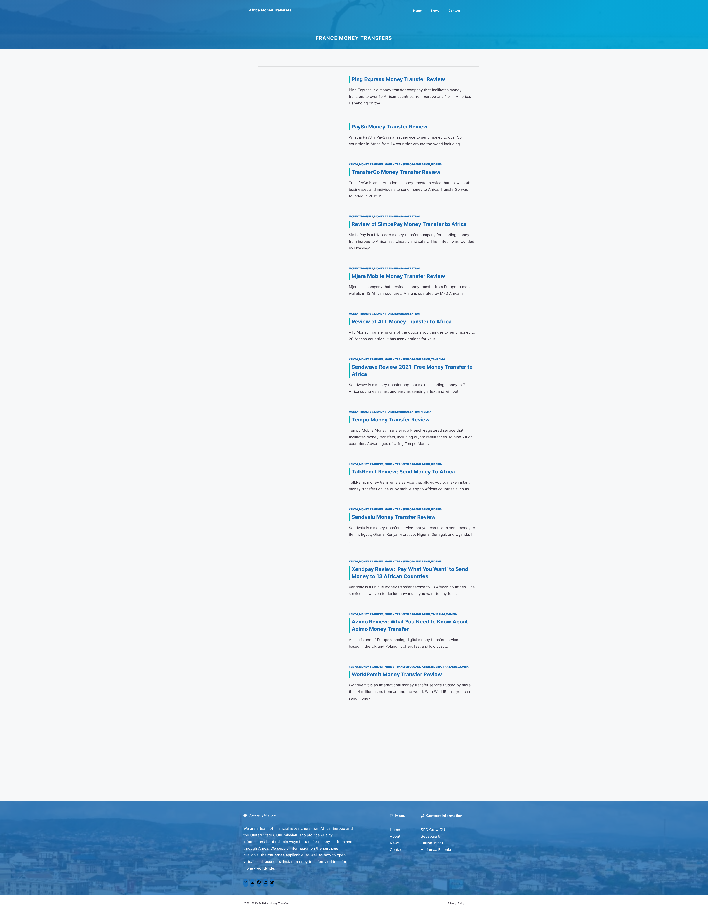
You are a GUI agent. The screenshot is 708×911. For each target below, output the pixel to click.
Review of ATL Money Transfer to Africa (402, 321)
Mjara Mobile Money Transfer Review (398, 276)
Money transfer (371, 164)
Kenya (353, 164)
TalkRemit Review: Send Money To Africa (403, 471)
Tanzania (438, 359)
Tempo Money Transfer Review (391, 420)
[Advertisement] (368, 757)
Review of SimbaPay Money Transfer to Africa (409, 224)
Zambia (451, 614)
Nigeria (436, 164)
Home (417, 10)
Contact (454, 10)
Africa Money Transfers (270, 10)
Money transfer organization (407, 164)
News (435, 10)
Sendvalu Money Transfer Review (394, 517)
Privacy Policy (456, 903)
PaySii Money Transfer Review (390, 126)
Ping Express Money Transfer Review (398, 79)
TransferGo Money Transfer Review (396, 172)
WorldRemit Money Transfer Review (397, 674)
